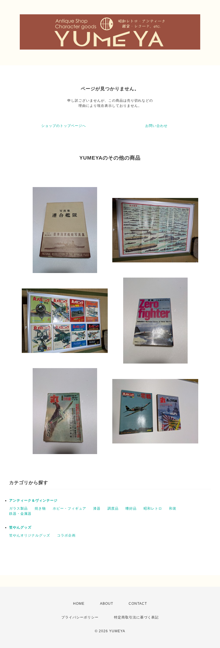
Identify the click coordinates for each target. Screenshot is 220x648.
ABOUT (106, 604)
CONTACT (138, 604)
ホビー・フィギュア (69, 508)
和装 (172, 508)
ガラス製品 (18, 508)
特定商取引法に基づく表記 (136, 617)
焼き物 (40, 508)
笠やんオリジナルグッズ (29, 535)
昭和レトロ (153, 508)
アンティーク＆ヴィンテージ (33, 500)
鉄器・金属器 (20, 514)
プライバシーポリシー (80, 617)
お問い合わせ (156, 126)
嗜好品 (131, 508)
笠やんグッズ (20, 527)
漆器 (97, 508)
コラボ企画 (66, 535)
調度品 (113, 508)
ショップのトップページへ (63, 126)
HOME (79, 604)
